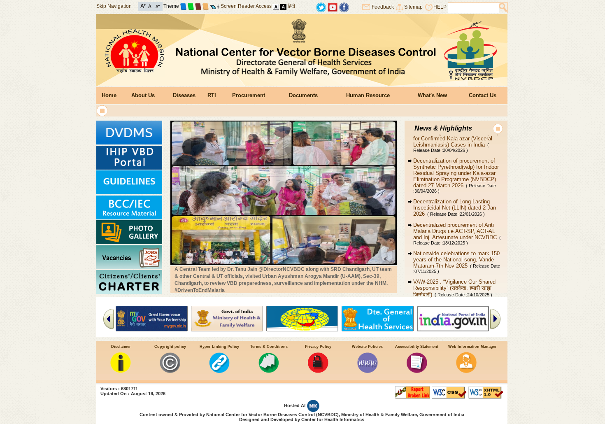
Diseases (184, 95)
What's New (432, 95)
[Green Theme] (191, 6)
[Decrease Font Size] (157, 5)
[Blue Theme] (183, 6)
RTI (211, 95)
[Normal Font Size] (150, 5)
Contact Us (482, 95)
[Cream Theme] (205, 6)
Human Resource (368, 95)
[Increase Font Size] (143, 5)
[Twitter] (321, 6)
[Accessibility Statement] (417, 371)
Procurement (248, 95)
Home (109, 95)
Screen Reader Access (246, 6)
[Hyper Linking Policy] (219, 371)
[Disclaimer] (120, 371)
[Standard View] (276, 6)
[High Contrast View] (283, 6)
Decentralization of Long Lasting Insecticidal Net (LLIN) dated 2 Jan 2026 (454, 195)
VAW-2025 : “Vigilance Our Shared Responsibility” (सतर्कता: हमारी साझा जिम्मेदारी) (454, 276)
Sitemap (413, 7)
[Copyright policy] (170, 371)
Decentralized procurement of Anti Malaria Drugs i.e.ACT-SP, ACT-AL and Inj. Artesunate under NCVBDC (457, 221)
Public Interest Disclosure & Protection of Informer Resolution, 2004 (453, 300)
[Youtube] (332, 6)
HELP (440, 7)
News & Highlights (443, 128)
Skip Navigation (114, 6)
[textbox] (473, 8)
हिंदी (291, 6)
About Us (143, 95)
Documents (303, 95)
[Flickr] (344, 6)
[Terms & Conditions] (268, 371)
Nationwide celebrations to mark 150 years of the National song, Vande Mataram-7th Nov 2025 (456, 250)
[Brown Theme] (198, 6)
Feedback (383, 7)
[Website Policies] (367, 371)
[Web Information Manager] (466, 371)
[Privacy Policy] (318, 371)
